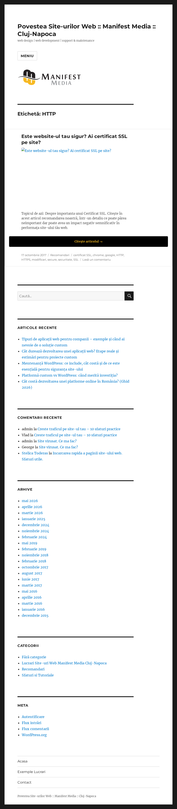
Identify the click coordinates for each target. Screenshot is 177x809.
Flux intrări (31, 723)
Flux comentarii (35, 729)
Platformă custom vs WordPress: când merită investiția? (70, 375)
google (110, 255)
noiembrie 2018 (35, 555)
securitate (65, 259)
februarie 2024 (34, 537)
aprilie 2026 (32, 507)
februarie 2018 (34, 561)
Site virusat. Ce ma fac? (57, 441)
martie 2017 (32, 585)
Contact (24, 782)
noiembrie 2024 (35, 531)
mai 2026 (30, 501)
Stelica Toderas (35, 453)
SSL (76, 259)
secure (52, 259)
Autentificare (33, 717)
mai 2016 (29, 591)
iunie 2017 (30, 579)
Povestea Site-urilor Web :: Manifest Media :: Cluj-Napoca (56, 796)
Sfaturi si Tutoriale (38, 675)
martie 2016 (32, 603)
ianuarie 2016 (33, 609)
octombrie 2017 (35, 567)
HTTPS (25, 259)
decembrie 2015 (35, 615)
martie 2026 (32, 513)
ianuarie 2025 (33, 519)
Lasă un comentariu (96, 259)
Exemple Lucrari (31, 772)
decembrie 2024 (35, 525)
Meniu (27, 56)
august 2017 (32, 573)
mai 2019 (29, 543)
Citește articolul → (88, 241)
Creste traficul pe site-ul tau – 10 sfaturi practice (79, 429)
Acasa (22, 761)
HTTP (120, 255)
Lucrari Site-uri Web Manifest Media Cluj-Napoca (64, 663)
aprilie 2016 (32, 597)
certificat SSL (82, 255)
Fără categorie (34, 657)
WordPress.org (34, 735)
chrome (98, 255)
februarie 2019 (34, 549)
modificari (39, 259)
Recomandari (60, 255)
